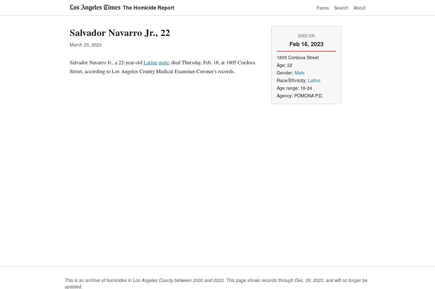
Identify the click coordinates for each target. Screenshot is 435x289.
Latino (150, 62)
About (359, 7)
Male (299, 72)
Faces (323, 7)
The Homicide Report (148, 7)
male (164, 62)
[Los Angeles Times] (95, 7)
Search (341, 7)
